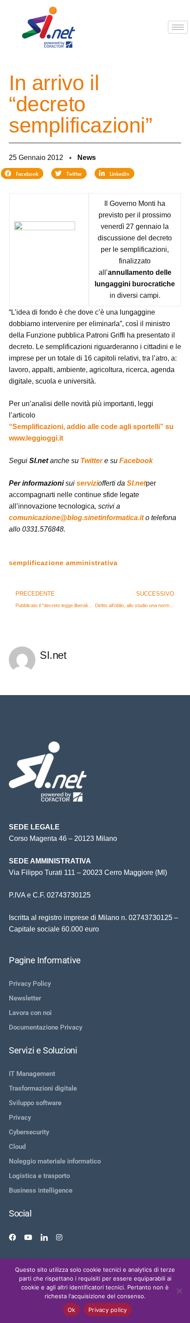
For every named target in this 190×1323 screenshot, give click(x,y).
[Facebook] (12, 1237)
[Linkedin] (44, 1237)
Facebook (136, 460)
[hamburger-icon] (178, 27)
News (86, 157)
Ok (72, 1309)
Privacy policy (107, 1309)
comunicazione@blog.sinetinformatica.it (76, 517)
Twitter (91, 460)
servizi (87, 483)
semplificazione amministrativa (63, 562)
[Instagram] (59, 1237)
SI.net (136, 483)
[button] (22, 173)
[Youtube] (28, 1237)
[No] (179, 1290)
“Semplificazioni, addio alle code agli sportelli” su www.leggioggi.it (91, 432)
